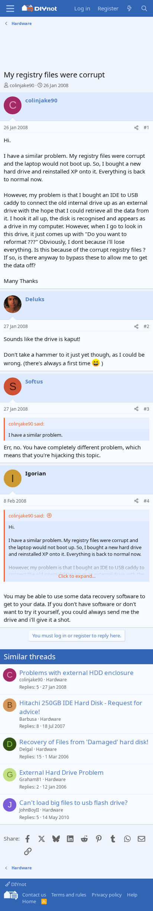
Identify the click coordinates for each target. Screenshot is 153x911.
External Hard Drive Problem (61, 772)
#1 (146, 127)
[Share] (136, 128)
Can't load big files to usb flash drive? (73, 802)
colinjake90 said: (26, 515)
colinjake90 (22, 85)
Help (132, 894)
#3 (146, 409)
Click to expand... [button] (76, 576)
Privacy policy (107, 894)
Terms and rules (68, 894)
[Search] (144, 8)
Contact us (34, 894)
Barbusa (28, 719)
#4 (146, 501)
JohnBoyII (29, 810)
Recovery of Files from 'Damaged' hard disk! (84, 742)
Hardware (56, 679)
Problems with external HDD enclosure (76, 672)
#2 (146, 326)
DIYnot (18, 884)
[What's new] (129, 8)
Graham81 (30, 779)
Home (29, 901)
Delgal (26, 749)
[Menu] (10, 8)
